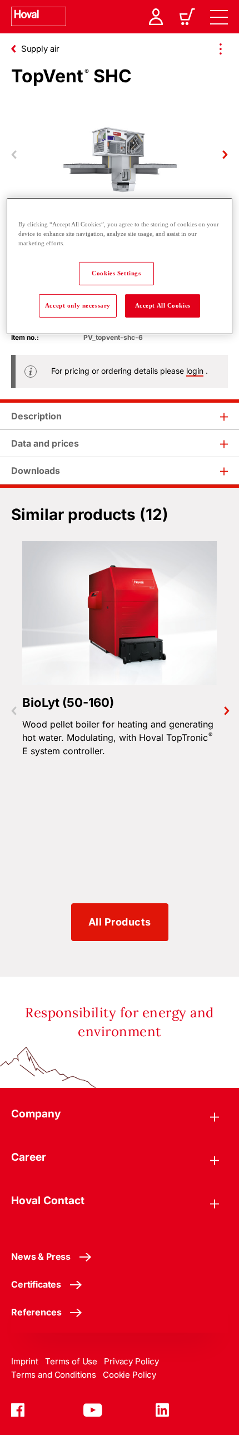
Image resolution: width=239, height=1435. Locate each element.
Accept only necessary (78, 305)
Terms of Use (71, 1361)
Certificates (36, 1284)
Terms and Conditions (53, 1374)
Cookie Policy (129, 1374)
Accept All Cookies (163, 305)
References (36, 1312)
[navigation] (219, 16)
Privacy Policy (131, 1361)
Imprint (24, 1361)
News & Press (41, 1256)
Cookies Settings (116, 273)
